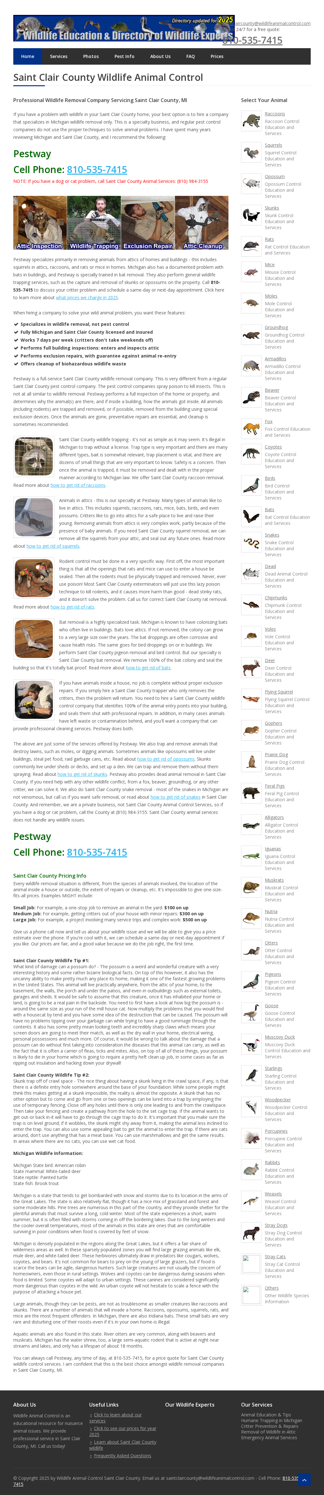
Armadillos (275, 359)
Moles (271, 296)
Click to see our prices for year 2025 (122, 1431)
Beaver (272, 390)
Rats (269, 239)
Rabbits (272, 1162)
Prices (217, 56)
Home (27, 56)
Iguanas (273, 849)
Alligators (274, 817)
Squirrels (273, 145)
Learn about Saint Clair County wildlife (122, 1445)
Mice (270, 264)
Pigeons (273, 974)
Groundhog (276, 327)
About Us (160, 56)
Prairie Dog (276, 754)
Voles (270, 629)
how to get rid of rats (72, 607)
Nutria (271, 911)
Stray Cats (275, 1256)
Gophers (273, 723)
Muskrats (274, 880)
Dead (270, 566)
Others (272, 1288)
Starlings (273, 1068)
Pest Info (124, 56)
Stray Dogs (276, 1225)
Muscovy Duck (280, 1037)
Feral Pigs (275, 786)
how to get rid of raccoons (78, 485)
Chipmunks (276, 598)
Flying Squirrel (279, 692)
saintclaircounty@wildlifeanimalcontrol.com (266, 23)
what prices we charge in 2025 (87, 297)
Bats (269, 509)
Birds (270, 478)
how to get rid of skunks (82, 774)
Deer (270, 660)
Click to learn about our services (115, 1418)
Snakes (272, 535)
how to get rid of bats (148, 668)
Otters (271, 943)
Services (58, 56)
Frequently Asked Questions (122, 1456)
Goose (271, 1005)
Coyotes (273, 447)
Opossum (275, 176)
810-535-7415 (252, 40)
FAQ (190, 56)
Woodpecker (278, 1100)
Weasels (273, 1194)
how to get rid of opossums (166, 759)
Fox (268, 421)
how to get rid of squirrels (53, 546)
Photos (91, 56)
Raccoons (275, 114)
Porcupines (276, 1131)
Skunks (272, 208)
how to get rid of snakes (176, 797)
